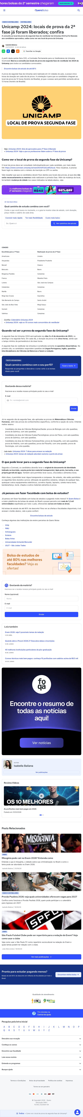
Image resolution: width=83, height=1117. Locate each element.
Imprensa (69, 1080)
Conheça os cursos (9, 1045)
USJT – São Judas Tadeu (15, 545)
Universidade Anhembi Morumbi (18, 542)
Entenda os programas (11, 1063)
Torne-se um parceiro (41, 1086)
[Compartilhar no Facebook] (8, 51)
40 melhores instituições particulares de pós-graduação (28, 650)
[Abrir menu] (4, 10)
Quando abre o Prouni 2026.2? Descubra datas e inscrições (29, 641)
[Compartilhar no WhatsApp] (3, 51)
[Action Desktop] (41, 190)
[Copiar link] (17, 51)
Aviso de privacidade (37, 1080)
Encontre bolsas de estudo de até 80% (20, 69)
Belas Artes (10, 539)
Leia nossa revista (9, 1057)
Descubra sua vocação (11, 1038)
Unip (7, 525)
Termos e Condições (18, 1080)
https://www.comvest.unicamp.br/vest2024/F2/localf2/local (30, 168)
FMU (7, 528)
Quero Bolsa (74, 499)
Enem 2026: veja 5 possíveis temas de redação (24, 632)
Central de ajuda (44, 1015)
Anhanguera (10, 532)
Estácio (8, 535)
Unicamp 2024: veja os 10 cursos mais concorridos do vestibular (32, 322)
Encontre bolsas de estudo (41, 516)
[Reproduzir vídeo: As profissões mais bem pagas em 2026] (41, 796)
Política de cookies (55, 1080)
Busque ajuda (7, 1069)
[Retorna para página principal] (41, 10)
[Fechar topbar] (80, 3)
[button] (77, 1112)
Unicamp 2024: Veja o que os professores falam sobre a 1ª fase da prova (36, 151)
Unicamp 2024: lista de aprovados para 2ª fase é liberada (32, 149)
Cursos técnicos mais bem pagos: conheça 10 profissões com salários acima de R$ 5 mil (41, 658)
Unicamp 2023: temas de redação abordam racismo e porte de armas (34, 454)
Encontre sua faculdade (11, 1051)
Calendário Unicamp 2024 (22, 320)
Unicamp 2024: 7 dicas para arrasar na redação (32, 451)
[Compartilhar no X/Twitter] (13, 51)
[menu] (78, 10)
